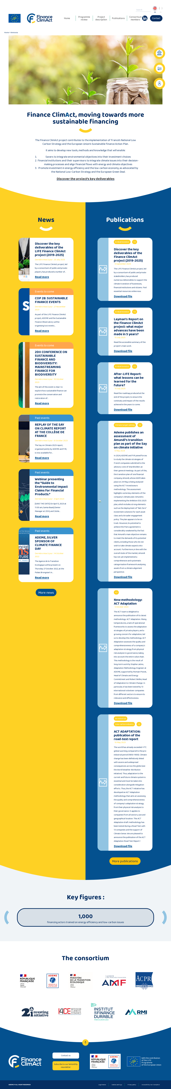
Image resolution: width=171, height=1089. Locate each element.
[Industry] (159, 68)
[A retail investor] (159, 83)
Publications (118, 18)
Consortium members (135, 18)
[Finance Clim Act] (39, 18)
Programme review (84, 18)
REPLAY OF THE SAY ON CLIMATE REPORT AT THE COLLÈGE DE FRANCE (50, 430)
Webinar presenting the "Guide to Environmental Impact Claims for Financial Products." (51, 487)
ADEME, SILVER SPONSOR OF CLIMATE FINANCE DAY (48, 543)
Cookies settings (117, 1085)
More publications (125, 861)
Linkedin (144, 17)
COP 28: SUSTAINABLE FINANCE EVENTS (51, 300)
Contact (156, 18)
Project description (101, 18)
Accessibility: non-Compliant (151, 1085)
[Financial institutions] (159, 53)
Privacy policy (132, 1085)
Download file (123, 296)
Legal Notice (102, 1085)
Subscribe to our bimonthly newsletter (66, 1066)
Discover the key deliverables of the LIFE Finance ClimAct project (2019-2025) (50, 249)
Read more (42, 277)
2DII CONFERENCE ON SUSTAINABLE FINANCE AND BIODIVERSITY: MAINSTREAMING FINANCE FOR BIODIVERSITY (51, 363)
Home (67, 18)
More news (46, 592)
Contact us (66, 1055)
